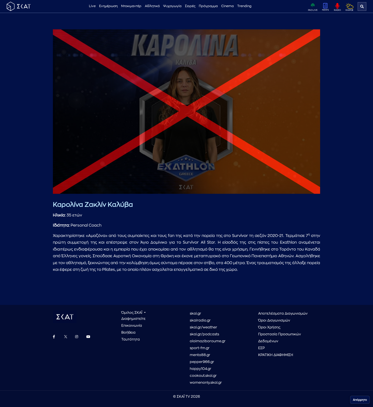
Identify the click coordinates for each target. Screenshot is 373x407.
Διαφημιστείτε (133, 318)
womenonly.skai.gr (206, 382)
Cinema (227, 6)
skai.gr (195, 313)
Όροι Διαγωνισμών (274, 320)
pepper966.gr (202, 362)
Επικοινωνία (131, 325)
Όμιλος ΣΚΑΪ (132, 312)
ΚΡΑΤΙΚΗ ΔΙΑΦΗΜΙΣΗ (275, 355)
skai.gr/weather (203, 327)
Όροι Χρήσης (269, 327)
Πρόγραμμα (208, 6)
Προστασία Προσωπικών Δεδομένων (279, 338)
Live (92, 6)
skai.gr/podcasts (204, 334)
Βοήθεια (128, 332)
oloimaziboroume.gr (208, 341)
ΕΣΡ (261, 348)
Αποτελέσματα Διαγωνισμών (283, 313)
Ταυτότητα (130, 339)
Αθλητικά (152, 6)
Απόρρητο (360, 399)
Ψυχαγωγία (172, 6)
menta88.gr (200, 355)
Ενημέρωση (108, 6)
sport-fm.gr (200, 348)
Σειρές (190, 6)
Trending (244, 6)
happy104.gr (200, 369)
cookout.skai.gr (203, 375)
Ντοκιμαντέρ (131, 6)
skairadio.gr (200, 320)
